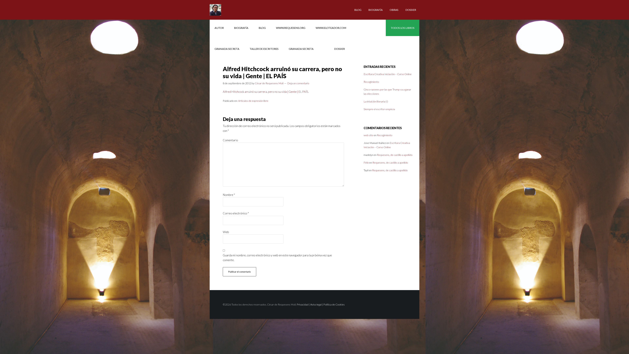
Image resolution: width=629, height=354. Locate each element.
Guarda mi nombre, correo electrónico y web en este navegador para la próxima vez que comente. (277, 257)
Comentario (230, 140)
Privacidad (302, 304)
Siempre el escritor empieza (379, 109)
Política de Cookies (334, 304)
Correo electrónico (236, 213)
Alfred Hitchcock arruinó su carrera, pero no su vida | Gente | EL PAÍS (265, 91)
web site (368, 135)
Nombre (229, 195)
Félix (366, 162)
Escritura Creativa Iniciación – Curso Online (388, 74)
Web (226, 232)
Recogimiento (371, 81)
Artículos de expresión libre (253, 100)
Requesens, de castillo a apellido (394, 154)
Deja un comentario (298, 83)
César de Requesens (236, 10)
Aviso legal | (316, 304)
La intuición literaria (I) (376, 101)
